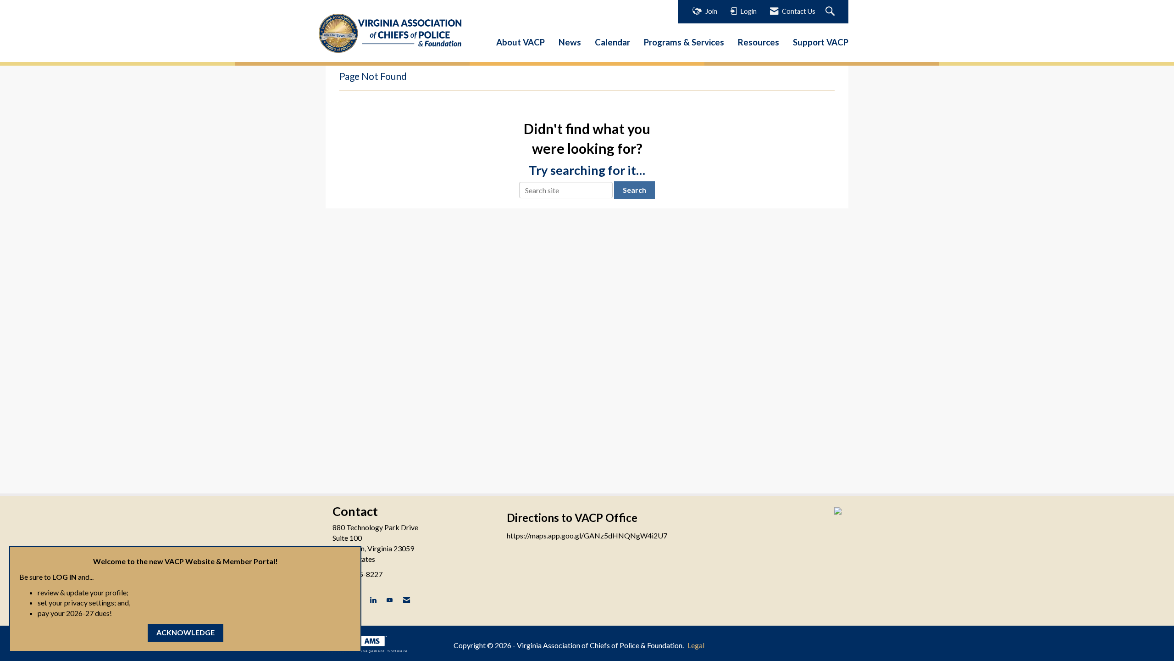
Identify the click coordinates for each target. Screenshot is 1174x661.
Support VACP (820, 42)
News (570, 42)
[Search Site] (831, 11)
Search (634, 189)
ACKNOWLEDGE (185, 632)
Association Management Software (367, 651)
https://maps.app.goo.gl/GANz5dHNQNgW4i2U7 (587, 535)
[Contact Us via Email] (407, 600)
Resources (758, 42)
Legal (695, 645)
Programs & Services (684, 42)
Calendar (612, 42)
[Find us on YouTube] (389, 600)
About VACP (520, 42)
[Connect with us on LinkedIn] (373, 600)
